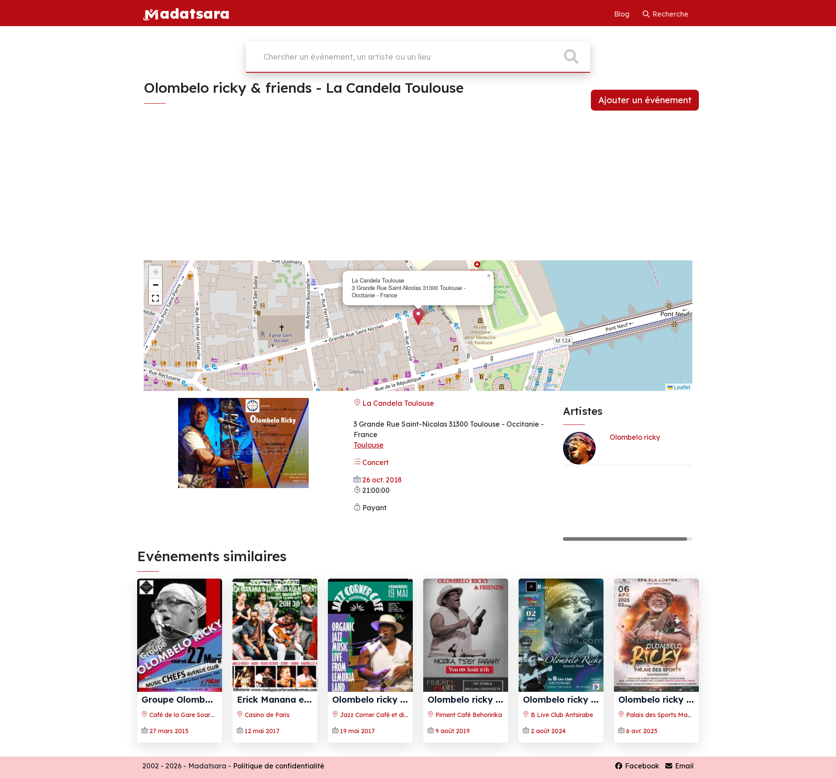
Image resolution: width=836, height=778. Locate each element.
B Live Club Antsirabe (561, 715)
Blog (622, 14)
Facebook (641, 765)
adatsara (194, 13)
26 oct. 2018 (382, 479)
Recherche (669, 14)
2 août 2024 (548, 731)
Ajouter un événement (644, 99)
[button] (418, 317)
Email (683, 765)
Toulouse (369, 445)
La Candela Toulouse (397, 403)
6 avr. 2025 (641, 731)
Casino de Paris (266, 715)
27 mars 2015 (169, 731)
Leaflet (681, 387)
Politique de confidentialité (278, 765)
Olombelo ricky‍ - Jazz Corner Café (406, 699)
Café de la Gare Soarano (185, 715)
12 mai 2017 (262, 731)
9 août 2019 (452, 731)
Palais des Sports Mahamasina (670, 715)
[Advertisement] (418, 192)
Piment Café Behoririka (468, 715)
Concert (375, 462)
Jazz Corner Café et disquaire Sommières (398, 715)
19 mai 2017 (357, 731)
